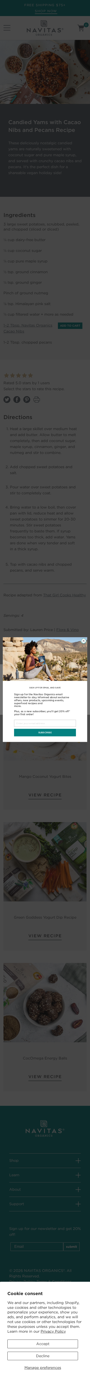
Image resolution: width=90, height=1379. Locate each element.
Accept (42, 1344)
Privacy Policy (53, 1331)
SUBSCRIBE (45, 732)
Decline (42, 1356)
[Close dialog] (83, 640)
